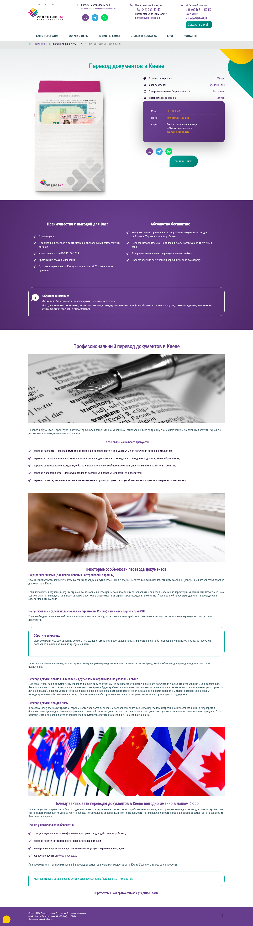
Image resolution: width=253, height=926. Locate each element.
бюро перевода (67, 855)
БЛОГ (170, 36)
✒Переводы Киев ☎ (58, 916)
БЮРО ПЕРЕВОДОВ (47, 36)
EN (53, 4)
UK (39, 4)
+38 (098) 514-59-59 (176, 111)
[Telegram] (95, 17)
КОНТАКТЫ (190, 36)
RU (46, 4)
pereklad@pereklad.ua (177, 117)
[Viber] (85, 17)
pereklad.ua (33, 916)
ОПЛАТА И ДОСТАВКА (144, 36)
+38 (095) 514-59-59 (198, 10)
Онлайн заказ (184, 161)
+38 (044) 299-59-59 (147, 10)
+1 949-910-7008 (196, 18)
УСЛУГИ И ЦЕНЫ (78, 36)
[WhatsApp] (105, 17)
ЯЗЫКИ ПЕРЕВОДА (109, 36)
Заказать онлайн (199, 24)
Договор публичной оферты (40, 919)
